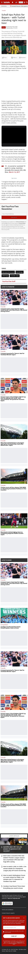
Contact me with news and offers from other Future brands (14, 931)
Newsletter (23, 57)
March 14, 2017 (14, 172)
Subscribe (21, 2)
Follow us (15, 57)
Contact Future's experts (8, 913)
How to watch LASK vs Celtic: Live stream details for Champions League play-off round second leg (14, 868)
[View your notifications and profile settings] (12, 2)
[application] (14, 135)
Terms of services (20, 221)
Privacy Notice (22, 223)
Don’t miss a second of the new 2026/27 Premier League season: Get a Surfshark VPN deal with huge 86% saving (14, 859)
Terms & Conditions (13, 943)
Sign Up (14, 936)
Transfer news (14, 276)
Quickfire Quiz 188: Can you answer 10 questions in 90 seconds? (12, 849)
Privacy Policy (19, 942)
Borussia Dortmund (8, 272)
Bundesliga (19, 272)
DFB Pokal (5, 276)
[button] (2, 2)
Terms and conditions (7, 909)
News (3, 27)
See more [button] (14, 178)
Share (5, 57)
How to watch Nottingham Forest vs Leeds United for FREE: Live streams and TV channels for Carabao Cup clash (14, 878)
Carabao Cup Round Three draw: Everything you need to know (14, 887)
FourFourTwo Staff (12, 26)
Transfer (4, 10)
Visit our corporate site (14, 898)
